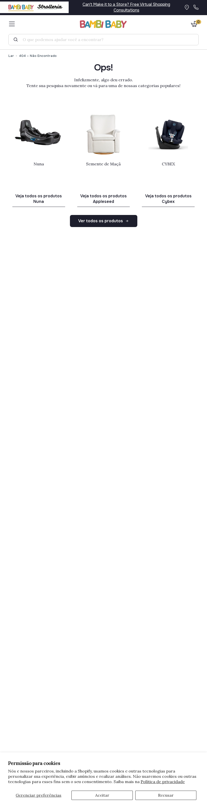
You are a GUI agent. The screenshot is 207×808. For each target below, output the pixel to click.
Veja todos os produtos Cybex (168, 198)
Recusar (166, 795)
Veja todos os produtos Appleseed (103, 198)
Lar (11, 56)
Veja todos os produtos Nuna (38, 198)
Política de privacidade (163, 781)
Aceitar (102, 795)
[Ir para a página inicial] (103, 24)
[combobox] (105, 39)
